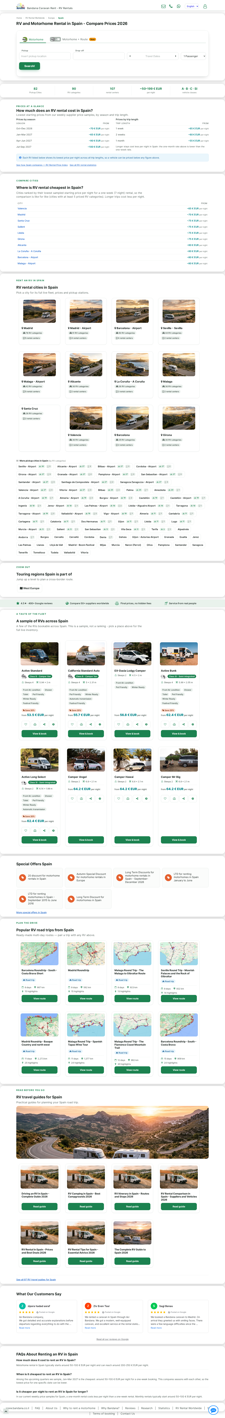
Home (19, 18)
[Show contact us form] (163, 6)
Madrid (21, 214)
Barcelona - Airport (28, 257)
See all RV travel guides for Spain (36, 1279)
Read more (24, 1327)
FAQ (37, 1408)
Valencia (22, 208)
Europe (51, 18)
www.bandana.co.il (17, 1408)
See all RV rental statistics (83, 165)
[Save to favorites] (26, 724)
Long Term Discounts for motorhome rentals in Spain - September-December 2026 (139, 877)
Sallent (21, 226)
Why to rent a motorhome (79, 1408)
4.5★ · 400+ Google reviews (37, 603)
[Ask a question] (53, 724)
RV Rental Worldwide (35, 18)
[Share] (44, 724)
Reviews (130, 1408)
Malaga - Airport (26, 263)
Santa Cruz (24, 220)
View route (39, 998)
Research (147, 1408)
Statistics (164, 1408)
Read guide (39, 1206)
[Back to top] (6, 1411)
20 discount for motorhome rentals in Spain (44, 877)
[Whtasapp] (178, 6)
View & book (39, 733)
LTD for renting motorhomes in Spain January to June (186, 877)
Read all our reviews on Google (113, 1339)
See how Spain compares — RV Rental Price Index (42, 165)
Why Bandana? (110, 1408)
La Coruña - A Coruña (29, 251)
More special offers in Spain (31, 912)
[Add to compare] (35, 724)
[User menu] (205, 6)
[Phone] (171, 6)
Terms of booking (104, 1413)
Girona (21, 239)
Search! (29, 66)
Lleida (21, 232)
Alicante (22, 245)
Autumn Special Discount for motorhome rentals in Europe (91, 877)
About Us (51, 1408)
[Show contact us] (213, 1410)
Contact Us (128, 1413)
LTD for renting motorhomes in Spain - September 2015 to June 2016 (42, 898)
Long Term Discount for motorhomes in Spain (90, 898)
